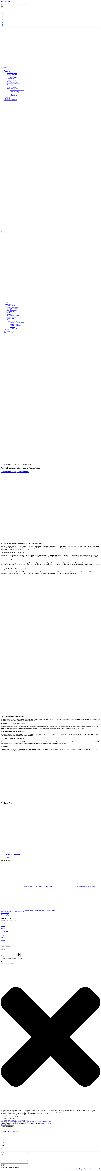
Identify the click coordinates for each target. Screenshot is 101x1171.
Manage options (5, 1121)
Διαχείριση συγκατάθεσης (7, 1126)
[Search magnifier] (2, 6)
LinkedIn (3, 937)
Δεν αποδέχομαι (11, 1123)
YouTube (3, 940)
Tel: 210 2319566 (5, 914)
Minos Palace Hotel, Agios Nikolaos (15, 472)
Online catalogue (5, 931)
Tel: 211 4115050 (5, 913)
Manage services (13, 1121)
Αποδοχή (3, 1123)
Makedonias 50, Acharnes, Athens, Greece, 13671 (13, 911)
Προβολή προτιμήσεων (21, 1123)
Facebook (3, 943)
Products (3, 926)
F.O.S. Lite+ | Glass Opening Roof (13, 854)
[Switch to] (52, 164)
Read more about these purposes (43, 1121)
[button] (50, 1037)
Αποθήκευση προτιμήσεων (34, 1123)
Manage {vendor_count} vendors (26, 1121)
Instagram (3, 935)
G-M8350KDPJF (14, 1129)
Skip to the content (5, 1)
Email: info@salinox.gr (6, 915)
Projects (3, 928)
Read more (6, 857)
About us (3, 923)
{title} (2, 1124)
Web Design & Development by (88, 1169)
